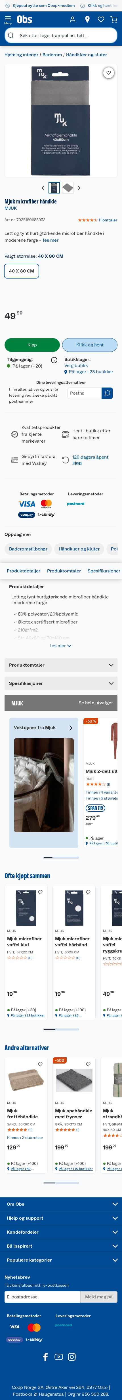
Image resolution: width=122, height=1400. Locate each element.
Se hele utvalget (96, 702)
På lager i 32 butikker (21, 1169)
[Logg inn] (73, 19)
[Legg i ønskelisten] (108, 73)
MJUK (11, 208)
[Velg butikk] (87, 19)
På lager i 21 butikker (28, 1015)
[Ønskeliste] (101, 19)
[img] (26, 958)
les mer (50, 240)
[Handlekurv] (114, 19)
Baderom (52, 54)
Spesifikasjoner (104, 571)
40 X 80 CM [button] (21, 271)
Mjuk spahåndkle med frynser (73, 1114)
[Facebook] (45, 1357)
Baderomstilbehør (28, 549)
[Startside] (40, 19)
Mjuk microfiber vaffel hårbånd (72, 942)
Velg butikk (76, 365)
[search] (10, 35)
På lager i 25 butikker (69, 1015)
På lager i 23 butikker (91, 371)
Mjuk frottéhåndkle (22, 1114)
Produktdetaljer (23, 571)
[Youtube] (58, 1357)
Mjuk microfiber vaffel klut (24, 942)
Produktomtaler (64, 571)
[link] (97, 220)
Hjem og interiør (21, 54)
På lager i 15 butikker (76, 1169)
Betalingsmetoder (37, 494)
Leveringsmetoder (85, 494)
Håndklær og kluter (86, 54)
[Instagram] (72, 1357)
